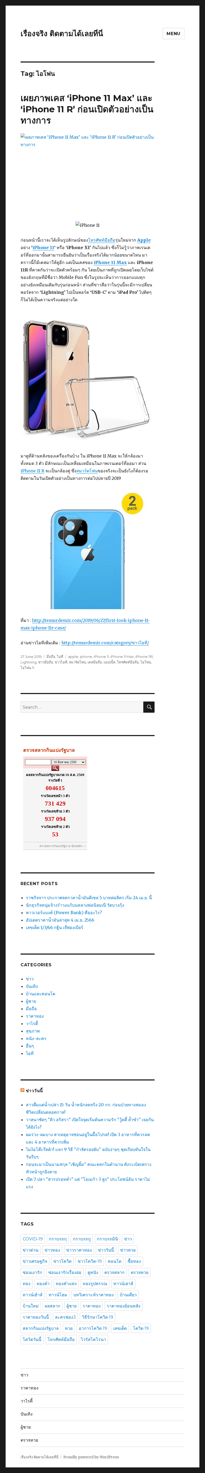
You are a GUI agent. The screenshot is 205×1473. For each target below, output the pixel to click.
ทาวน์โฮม (58, 1294)
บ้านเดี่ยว (128, 1294)
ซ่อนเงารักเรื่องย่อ (64, 1272)
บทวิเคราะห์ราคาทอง (93, 1294)
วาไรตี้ (32, 1023)
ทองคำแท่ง (66, 1283)
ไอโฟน (145, 662)
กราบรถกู (82, 1238)
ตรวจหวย (139, 1272)
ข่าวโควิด (62, 1261)
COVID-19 (33, 1238)
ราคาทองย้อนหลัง (123, 1306)
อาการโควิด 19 (93, 1328)
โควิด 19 (141, 1328)
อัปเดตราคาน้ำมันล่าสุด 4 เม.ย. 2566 (60, 920)
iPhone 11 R (32, 470)
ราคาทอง (35, 1016)
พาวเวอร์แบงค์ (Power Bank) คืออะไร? (64, 912)
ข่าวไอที (61, 662)
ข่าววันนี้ (34, 1090)
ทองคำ (43, 1283)
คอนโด (114, 1261)
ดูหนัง (93, 1272)
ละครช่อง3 (65, 1317)
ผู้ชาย (31, 1001)
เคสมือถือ (95, 662)
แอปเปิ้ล (109, 662)
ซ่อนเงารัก (32, 1272)
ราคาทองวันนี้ (36, 1317)
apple (73, 656)
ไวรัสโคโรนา (93, 1339)
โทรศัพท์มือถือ (101, 240)
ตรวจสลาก (114, 1272)
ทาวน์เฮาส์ (123, 1283)
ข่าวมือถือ (45, 662)
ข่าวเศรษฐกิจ (35, 1261)
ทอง (26, 1283)
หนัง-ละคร (36, 1038)
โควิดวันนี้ (32, 1339)
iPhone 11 (43, 247)
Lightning (29, 662)
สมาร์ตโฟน (87, 470)
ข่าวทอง (52, 1250)
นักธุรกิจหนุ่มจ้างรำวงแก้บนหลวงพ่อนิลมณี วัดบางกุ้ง (75, 905)
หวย (69, 1328)
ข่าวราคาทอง (79, 1250)
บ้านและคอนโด (40, 993)
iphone (86, 656)
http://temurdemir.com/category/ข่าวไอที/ (105, 642)
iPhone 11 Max (122, 656)
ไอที (60, 656)
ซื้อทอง (134, 1261)
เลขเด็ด (120, 1328)
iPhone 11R (144, 656)
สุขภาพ (33, 1031)
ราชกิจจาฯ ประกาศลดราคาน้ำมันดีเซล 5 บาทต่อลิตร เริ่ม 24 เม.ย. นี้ (89, 897)
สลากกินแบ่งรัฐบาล (41, 1328)
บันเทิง (32, 986)
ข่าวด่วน (30, 1250)
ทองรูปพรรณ (95, 1283)
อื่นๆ (30, 1046)
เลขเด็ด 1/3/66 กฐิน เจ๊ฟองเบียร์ (54, 927)
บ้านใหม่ (31, 1306)
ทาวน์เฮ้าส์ (32, 1294)
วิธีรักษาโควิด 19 (97, 1317)
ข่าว (30, 978)
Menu (173, 33)
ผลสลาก (52, 1306)
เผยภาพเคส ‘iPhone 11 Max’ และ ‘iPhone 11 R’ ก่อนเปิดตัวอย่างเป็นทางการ (87, 109)
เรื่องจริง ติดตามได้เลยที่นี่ (62, 33)
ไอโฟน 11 (27, 668)
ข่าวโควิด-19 (90, 1261)
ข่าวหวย (128, 1250)
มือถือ (50, 656)
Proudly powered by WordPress (91, 1457)
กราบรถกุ (58, 1238)
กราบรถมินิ (107, 1238)
